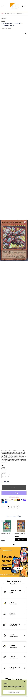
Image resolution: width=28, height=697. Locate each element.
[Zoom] (25, 33)
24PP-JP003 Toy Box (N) (5, 533)
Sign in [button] (18, 568)
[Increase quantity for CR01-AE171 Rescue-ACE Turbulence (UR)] (8, 476)
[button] (13, 544)
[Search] (22, 6)
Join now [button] (6, 568)
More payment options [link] (14, 497)
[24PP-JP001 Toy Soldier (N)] (21, 526)
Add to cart (21, 539)
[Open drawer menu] (2, 6)
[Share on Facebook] (13, 506)
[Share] (8, 506)
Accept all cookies (14, 692)
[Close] (24, 681)
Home (2, 14)
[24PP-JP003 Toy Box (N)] (7, 526)
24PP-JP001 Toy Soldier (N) (20, 533)
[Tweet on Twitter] (17, 506)
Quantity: (3, 473)
